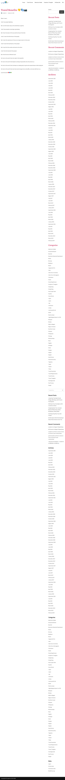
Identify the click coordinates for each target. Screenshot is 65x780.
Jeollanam (50, 305)
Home (23, 2)
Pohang (50, 336)
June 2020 (50, 153)
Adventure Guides (38, 2)
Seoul (49, 347)
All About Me (57, 2)
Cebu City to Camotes (53, 272)
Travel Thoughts (52, 378)
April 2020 (50, 158)
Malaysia (50, 319)
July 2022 (50, 109)
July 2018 (50, 172)
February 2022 (51, 120)
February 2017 (51, 205)
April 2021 (50, 135)
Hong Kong (50, 289)
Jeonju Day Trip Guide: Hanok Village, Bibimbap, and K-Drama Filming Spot (55, 23)
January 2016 (51, 221)
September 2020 (51, 149)
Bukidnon (50, 263)
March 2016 (50, 219)
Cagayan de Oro (51, 268)
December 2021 (51, 123)
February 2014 (51, 240)
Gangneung (50, 286)
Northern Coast (51, 329)
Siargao (50, 350)
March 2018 (50, 181)
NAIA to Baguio (51, 324)
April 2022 (50, 116)
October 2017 (51, 191)
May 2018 (50, 177)
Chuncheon (50, 277)
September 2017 (51, 193)
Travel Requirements (52, 373)
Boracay (50, 261)
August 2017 (51, 196)
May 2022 (50, 113)
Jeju (49, 303)
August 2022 (51, 106)
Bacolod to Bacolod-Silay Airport (55, 256)
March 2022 (50, 118)
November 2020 (51, 144)
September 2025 (51, 78)
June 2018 (50, 174)
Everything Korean (52, 282)
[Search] (62, 2)
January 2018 (51, 184)
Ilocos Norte (51, 296)
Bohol (49, 258)
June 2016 (50, 212)
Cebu (49, 270)
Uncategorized (51, 380)
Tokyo (49, 369)
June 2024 (50, 83)
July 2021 (50, 127)
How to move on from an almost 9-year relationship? (55, 63)
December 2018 (51, 165)
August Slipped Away (58, 51)
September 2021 (51, 125)
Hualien (50, 293)
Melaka (49, 322)
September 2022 (51, 104)
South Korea (51, 357)
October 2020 (51, 146)
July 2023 (50, 85)
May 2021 (50, 132)
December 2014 (51, 236)
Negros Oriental (51, 326)
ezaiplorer (5, 13)
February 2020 (51, 163)
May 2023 (50, 90)
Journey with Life (52, 310)
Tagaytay (50, 362)
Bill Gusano (50, 54)
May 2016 (50, 214)
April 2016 (50, 217)
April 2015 (50, 231)
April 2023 (50, 92)
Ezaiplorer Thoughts (48, 2)
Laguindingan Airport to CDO (54, 317)
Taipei (49, 364)
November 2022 (51, 99)
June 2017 (50, 200)
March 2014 (50, 238)
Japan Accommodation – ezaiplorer (56, 68)
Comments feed (51, 768)
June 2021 (50, 130)
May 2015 (50, 228)
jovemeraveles (51, 61)
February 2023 (51, 95)
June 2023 (50, 88)
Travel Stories (30, 2)
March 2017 (50, 203)
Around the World (52, 251)
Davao (49, 279)
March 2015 (50, 233)
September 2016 (51, 210)
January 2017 (51, 207)
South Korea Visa (52, 359)
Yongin (49, 385)
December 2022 (51, 97)
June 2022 (50, 111)
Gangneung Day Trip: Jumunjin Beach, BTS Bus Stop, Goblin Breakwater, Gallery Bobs (55, 33)
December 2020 (51, 142)
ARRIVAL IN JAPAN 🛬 (54, 70)
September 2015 (51, 224)
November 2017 (51, 189)
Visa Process (51, 383)
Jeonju (49, 307)
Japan (49, 298)
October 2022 (51, 102)
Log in (49, 764)
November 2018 (51, 167)
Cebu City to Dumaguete (53, 275)
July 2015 (50, 226)
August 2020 (51, 151)
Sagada (49, 343)
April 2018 (50, 179)
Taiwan (49, 366)
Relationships (51, 338)
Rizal (49, 340)
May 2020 (50, 156)
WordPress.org (51, 771)
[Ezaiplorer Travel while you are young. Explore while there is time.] (5, 2)
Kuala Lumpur (51, 315)
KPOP (49, 312)
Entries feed (51, 766)
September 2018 (51, 170)
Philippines (50, 333)
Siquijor (50, 352)
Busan (49, 265)
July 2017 (50, 198)
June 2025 (50, 80)
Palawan (50, 331)
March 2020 (50, 160)
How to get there (52, 291)
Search (49, 9)
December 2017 (51, 186)
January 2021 (51, 139)
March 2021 (50, 137)
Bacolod (50, 253)
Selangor (50, 345)
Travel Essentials (52, 371)
